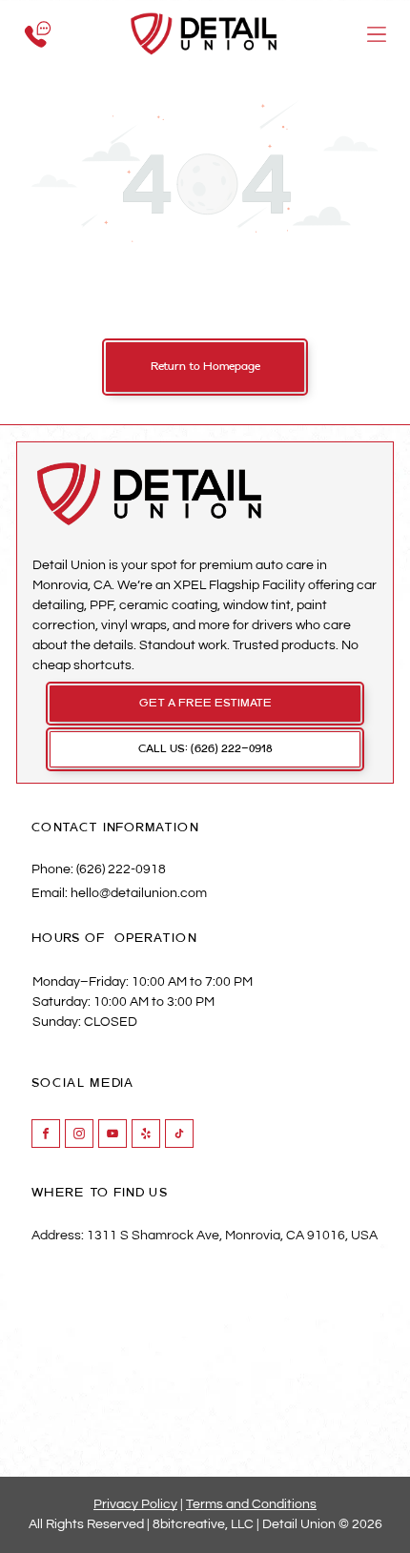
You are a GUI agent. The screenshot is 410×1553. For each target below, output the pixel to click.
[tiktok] (179, 1136)
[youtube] (112, 1136)
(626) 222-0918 (121, 869)
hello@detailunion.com (139, 893)
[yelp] (146, 1136)
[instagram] (79, 1136)
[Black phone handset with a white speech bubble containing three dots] (37, 59)
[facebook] (45, 1136)
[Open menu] (376, 34)
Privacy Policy (135, 1504)
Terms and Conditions (251, 1504)
